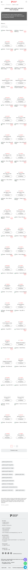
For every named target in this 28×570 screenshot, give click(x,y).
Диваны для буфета (7, 477)
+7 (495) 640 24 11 (5, 523)
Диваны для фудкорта (7, 471)
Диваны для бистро (7, 461)
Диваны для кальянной (8, 480)
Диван (7, 43)
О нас (9, 567)
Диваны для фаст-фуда (7, 468)
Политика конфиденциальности (19, 567)
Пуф (7, 118)
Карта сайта (4, 567)
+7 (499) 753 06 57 (5, 522)
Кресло (7, 193)
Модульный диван (20, 99)
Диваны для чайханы (7, 474)
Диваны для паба (19, 474)
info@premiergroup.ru (17, 553)
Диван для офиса (20, 490)
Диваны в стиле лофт (7, 490)
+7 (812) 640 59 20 (5, 529)
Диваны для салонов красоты (9, 487)
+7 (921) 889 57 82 (5, 538)
